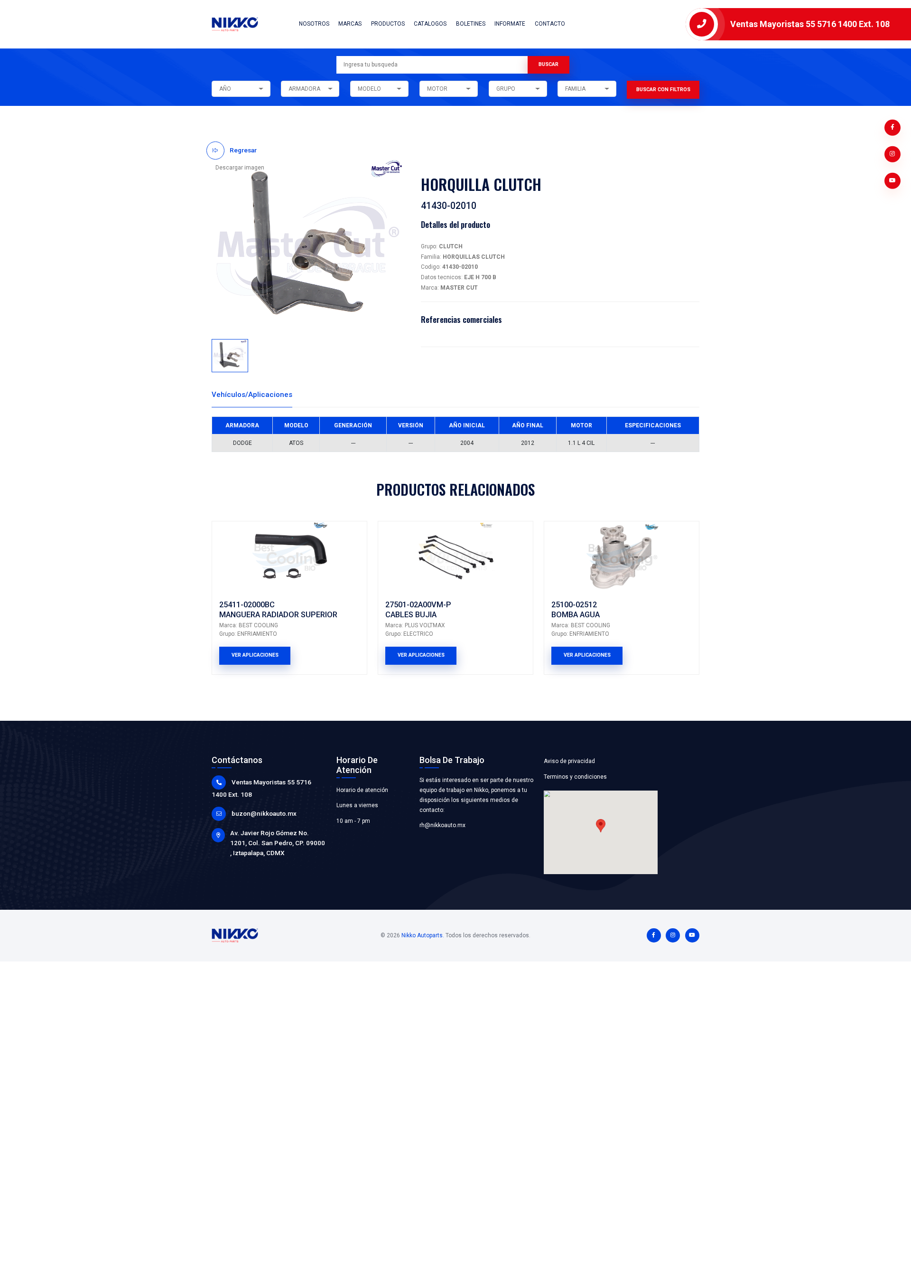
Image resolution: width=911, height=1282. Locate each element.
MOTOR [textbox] (437, 88)
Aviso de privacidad (569, 761)
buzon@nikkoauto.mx (264, 813)
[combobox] (241, 89)
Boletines (470, 23)
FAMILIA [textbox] (575, 88)
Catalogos (430, 23)
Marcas (350, 23)
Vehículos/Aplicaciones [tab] (252, 394)
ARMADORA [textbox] (304, 88)
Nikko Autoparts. (422, 935)
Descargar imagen (239, 167)
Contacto (550, 23)
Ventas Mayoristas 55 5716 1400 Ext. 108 (810, 24)
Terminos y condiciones (575, 776)
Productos (388, 23)
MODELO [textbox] (369, 88)
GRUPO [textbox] (505, 88)
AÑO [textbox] (225, 88)
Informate (509, 23)
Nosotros (314, 23)
